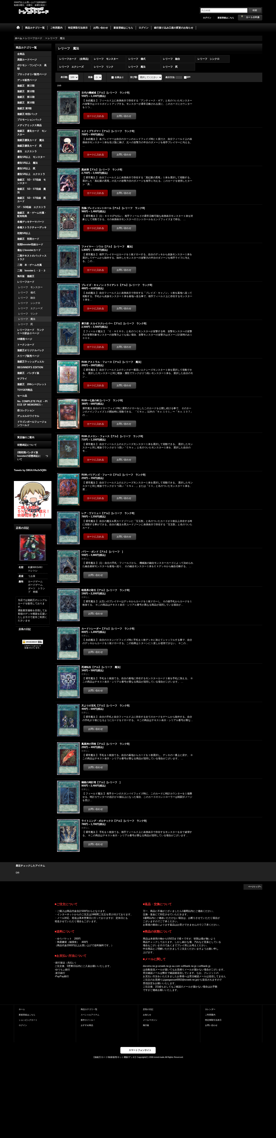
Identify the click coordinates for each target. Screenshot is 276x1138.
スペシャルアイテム (90, 1015)
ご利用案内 (210, 1015)
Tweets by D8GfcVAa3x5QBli (30, 470)
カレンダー (210, 1009)
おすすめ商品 (87, 1025)
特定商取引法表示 (213, 1020)
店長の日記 (25, 629)
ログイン (207, 18)
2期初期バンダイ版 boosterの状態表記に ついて (32, 456)
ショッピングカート (28, 1020)
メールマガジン (150, 1020)
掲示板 (146, 1025)
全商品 (21, 54)
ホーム (22, 1009)
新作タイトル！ (88, 1020)
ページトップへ (254, 887)
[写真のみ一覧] (180, 77)
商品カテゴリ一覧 (89, 1009)
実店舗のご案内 (25, 437)
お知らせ (147, 1015)
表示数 (64, 77)
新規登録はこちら (226, 18)
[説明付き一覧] (188, 77)
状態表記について (27, 444)
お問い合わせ (211, 1025)
